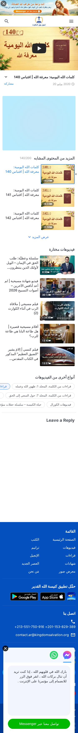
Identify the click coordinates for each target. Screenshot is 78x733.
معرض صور (67, 571)
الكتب (35, 539)
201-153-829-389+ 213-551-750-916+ (45, 627)
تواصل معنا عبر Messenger (39, 724)
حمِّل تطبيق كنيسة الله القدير (54, 586)
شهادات (70, 563)
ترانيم (35, 547)
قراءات (71, 555)
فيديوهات (69, 547)
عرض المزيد (40, 237)
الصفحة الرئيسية (64, 539)
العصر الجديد (30, 563)
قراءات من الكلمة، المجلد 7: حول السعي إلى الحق (40, 395)
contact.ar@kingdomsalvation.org (42, 635)
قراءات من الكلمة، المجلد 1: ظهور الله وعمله (43, 386)
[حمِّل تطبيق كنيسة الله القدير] (71, 596)
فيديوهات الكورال (60, 404)
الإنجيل (34, 555)
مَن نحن (33, 571)
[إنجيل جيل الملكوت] (39, 21)
